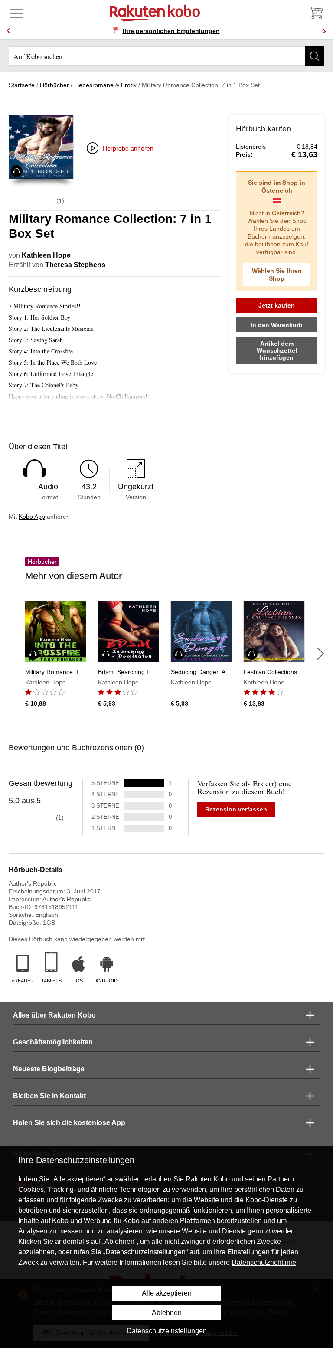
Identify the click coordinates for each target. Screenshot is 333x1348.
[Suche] (314, 56)
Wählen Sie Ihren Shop (277, 274)
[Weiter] (320, 653)
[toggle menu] (16, 13)
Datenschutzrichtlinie (264, 1262)
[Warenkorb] (315, 13)
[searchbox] (166, 56)
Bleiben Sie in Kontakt (49, 1095)
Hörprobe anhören (128, 148)
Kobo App (32, 516)
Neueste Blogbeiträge (49, 1069)
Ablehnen (167, 1312)
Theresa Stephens (75, 264)
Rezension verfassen (236, 809)
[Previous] (8, 31)
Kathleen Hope (46, 255)
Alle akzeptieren (167, 1293)
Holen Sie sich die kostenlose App (69, 1122)
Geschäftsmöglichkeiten (53, 1042)
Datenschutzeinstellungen (167, 1331)
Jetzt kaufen (276, 305)
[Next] (323, 31)
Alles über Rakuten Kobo (54, 1015)
